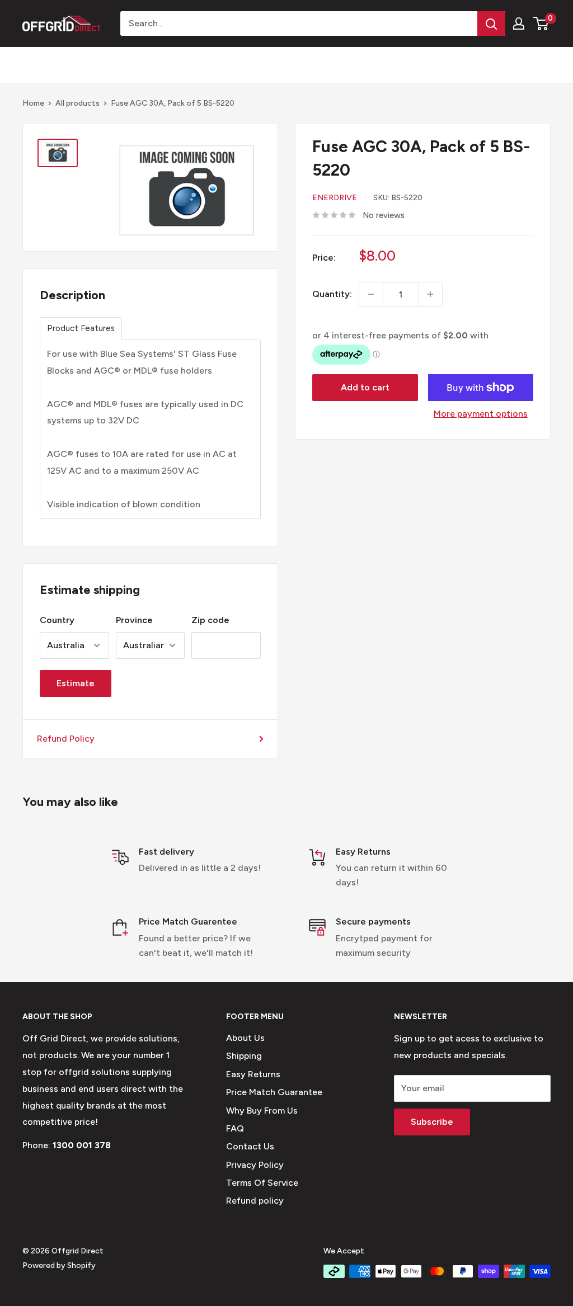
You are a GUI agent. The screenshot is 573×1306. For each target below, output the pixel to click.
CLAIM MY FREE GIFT (177, 713)
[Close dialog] (490, 510)
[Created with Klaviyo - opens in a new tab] (286, 804)
